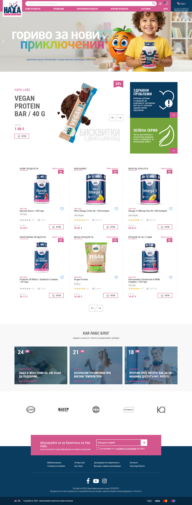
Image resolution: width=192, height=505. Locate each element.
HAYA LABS (22, 90)
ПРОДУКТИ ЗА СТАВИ (140, 237)
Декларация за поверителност (107, 463)
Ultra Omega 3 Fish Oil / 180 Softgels (91, 211)
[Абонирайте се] (144, 442)
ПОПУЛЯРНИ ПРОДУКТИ (87, 9)
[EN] (15, 501)
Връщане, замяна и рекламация (107, 466)
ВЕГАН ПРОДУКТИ (83, 237)
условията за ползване (126, 448)
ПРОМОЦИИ (58, 9)
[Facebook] (88, 481)
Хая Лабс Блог (96, 333)
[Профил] (161, 3)
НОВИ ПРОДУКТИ (32, 9)
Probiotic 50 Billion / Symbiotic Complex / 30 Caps (39, 280)
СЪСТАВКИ (145, 9)
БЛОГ (165, 9)
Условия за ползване (56, 466)
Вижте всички (58, 168)
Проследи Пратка (137, 466)
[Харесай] (62, 208)
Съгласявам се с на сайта (122, 448)
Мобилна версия (54, 463)
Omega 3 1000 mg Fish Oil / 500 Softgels (147, 211)
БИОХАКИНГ (80, 169)
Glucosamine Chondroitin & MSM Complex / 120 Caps (144, 280)
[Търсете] (154, 3)
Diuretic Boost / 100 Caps (32, 211)
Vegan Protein (81, 279)
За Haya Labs (79, 463)
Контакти (134, 463)
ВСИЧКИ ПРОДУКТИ (119, 9)
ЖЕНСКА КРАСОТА (138, 169)
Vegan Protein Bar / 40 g (29, 106)
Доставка (78, 466)
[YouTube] (96, 481)
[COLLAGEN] (96, 42)
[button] (3, 41)
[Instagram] (104, 481)
